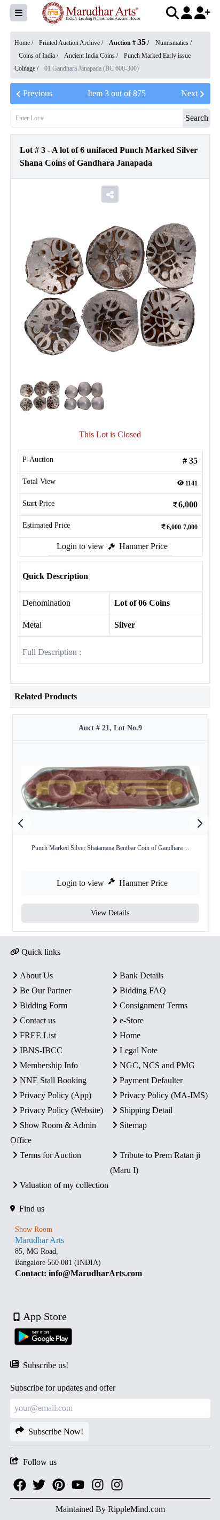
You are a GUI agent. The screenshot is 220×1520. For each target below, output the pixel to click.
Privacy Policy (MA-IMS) (164, 1095)
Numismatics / (173, 43)
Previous (37, 93)
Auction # (127, 43)
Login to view (80, 546)
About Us (36, 975)
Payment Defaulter (151, 1080)
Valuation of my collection (64, 1185)
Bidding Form (43, 1005)
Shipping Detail (146, 1110)
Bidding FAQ (143, 990)
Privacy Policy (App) (55, 1095)
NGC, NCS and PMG (157, 1065)
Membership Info (49, 1065)
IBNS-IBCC (41, 1050)
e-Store (132, 1020)
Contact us (38, 1020)
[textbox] (110, 1262)
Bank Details (141, 975)
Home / (24, 43)
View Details (110, 913)
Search (196, 117)
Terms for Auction (50, 1155)
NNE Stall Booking (53, 1080)
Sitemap (133, 1125)
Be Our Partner (45, 990)
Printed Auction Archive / (72, 43)
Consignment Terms (153, 1005)
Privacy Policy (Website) (61, 1110)
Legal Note (139, 1050)
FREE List (38, 1035)
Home (130, 1035)
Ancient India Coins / (92, 55)
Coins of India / (39, 55)
